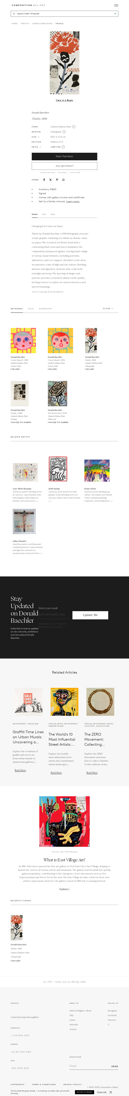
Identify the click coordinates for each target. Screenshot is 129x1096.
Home (15, 24)
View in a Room (64, 100)
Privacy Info (101, 1092)
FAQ (71, 1015)
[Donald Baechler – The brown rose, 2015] (60, 393)
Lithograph (56, 131)
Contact (73, 1029)
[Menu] (116, 5)
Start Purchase (64, 156)
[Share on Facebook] (44, 179)
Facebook (112, 1015)
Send (114, 1066)
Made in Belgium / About (80, 1010)
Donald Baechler (42, 24)
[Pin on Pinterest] (57, 179)
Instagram (112, 1010)
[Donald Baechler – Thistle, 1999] (97, 340)
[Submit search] (115, 14)
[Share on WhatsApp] (63, 179)
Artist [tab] (44, 214)
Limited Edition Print (61, 126)
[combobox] (64, 13)
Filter (106, 308)
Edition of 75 (57, 142)
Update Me (90, 615)
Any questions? (64, 166)
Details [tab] (35, 214)
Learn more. (73, 201)
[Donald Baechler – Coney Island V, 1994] (23, 340)
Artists (25, 24)
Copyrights (18, 1084)
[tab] (17, 310)
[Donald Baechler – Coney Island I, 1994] (60, 340)
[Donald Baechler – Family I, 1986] (23, 393)
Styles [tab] (53, 214)
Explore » (64, 889)
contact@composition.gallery (25, 1017)
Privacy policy (73, 1084)
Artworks (74, 1024)
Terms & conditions (44, 1084)
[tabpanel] (60, 259)
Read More (20, 770)
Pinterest (112, 1020)
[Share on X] (50, 179)
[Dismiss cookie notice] (110, 1092)
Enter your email (48, 608)
